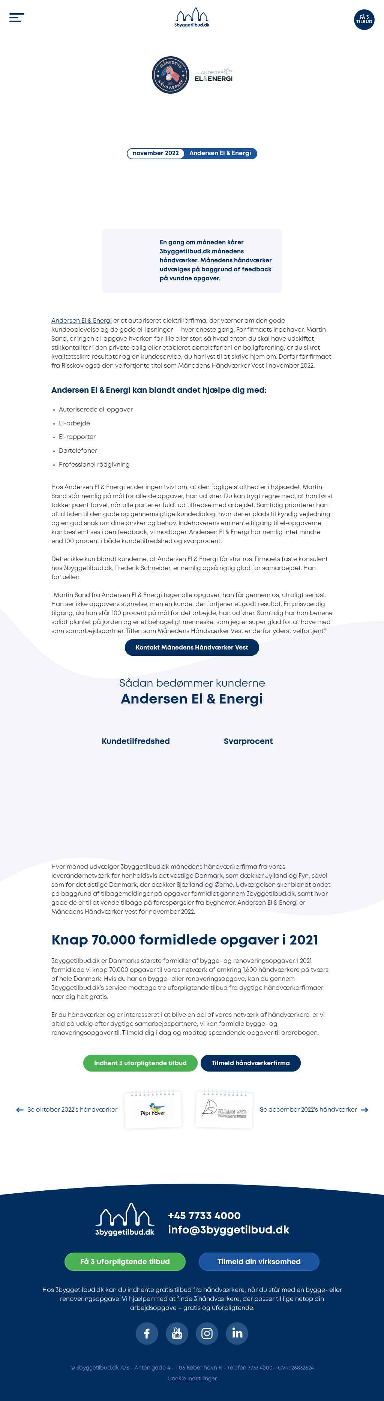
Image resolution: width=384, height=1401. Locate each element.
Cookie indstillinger (192, 1379)
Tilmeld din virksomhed (259, 1262)
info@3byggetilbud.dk (229, 1230)
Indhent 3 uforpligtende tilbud (140, 1064)
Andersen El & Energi (81, 321)
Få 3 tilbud (364, 19)
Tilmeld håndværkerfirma (251, 1064)
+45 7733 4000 (204, 1216)
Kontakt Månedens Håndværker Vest (192, 648)
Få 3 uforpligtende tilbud (125, 1262)
